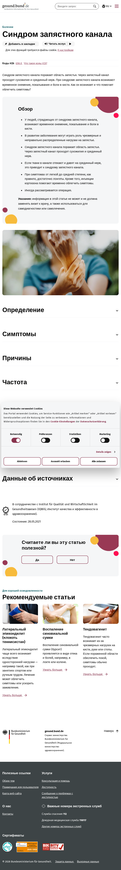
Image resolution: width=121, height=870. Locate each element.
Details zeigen (103, 451)
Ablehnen (22, 461)
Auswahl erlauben (60, 461)
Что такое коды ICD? (35, 63)
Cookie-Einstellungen (63, 421)
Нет (72, 560)
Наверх (109, 731)
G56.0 (19, 63)
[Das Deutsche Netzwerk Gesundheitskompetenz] (27, 846)
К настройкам (65, 50)
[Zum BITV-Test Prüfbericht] (53, 846)
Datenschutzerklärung (93, 421)
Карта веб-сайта (12, 793)
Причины (16, 358)
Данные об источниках (37, 478)
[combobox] (73, 6)
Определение (23, 310)
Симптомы (19, 334)
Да (37, 560)
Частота (14, 382)
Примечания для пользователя (20, 787)
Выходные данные (88, 861)
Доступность (49, 787)
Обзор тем (8, 780)
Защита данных (64, 861)
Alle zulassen (99, 461)
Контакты (7, 813)
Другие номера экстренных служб (61, 826)
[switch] (45, 440)
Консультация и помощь (56, 780)
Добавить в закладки (21, 43)
